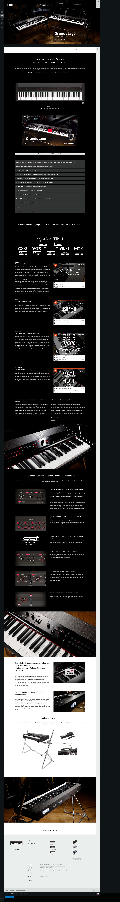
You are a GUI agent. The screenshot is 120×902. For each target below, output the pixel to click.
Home (77, 49)
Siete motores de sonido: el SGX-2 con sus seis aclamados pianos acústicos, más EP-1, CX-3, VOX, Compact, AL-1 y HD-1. (45, 162)
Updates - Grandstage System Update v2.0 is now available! (51, 864)
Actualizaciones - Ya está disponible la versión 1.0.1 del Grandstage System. (54, 870)
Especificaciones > (50, 830)
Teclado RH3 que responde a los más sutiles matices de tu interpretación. (33, 198)
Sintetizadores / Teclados (20, 890)
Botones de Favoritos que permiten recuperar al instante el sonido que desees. (34, 178)
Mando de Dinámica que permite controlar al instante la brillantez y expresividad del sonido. (37, 174)
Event (99, 70)
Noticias (2, 891)
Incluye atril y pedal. (21, 207)
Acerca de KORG (2, 900)
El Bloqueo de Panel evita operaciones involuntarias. (28, 194)
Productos (2, 16)
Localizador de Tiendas (2, 31)
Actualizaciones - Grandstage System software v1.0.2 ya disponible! (52, 869)
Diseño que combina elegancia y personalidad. (27, 203)
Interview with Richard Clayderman (46, 867)
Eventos (2, 23)
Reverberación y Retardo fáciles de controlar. (26, 170)
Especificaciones (85, 49)
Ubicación (2, 893)
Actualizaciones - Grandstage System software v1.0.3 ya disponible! (52, 866)
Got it (9, 897)
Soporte (2, 27)
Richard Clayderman (43, 876)
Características (2, 19)
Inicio (2, 12)
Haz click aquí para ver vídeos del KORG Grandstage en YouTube (50, 153)
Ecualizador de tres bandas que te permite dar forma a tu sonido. (31, 186)
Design (93, 49)
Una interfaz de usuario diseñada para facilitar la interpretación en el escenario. (34, 166)
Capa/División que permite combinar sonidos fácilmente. (29, 190)
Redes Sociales (2, 896)
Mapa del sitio (95, 890)
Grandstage (29, 890)
